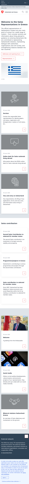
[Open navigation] (26, 11)
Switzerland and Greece (11, 12)
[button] (26, 436)
